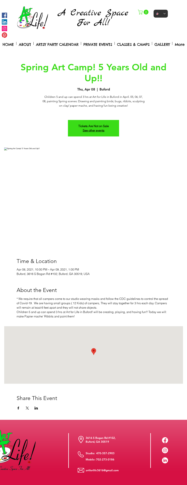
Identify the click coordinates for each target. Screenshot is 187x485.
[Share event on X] (27, 408)
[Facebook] (4, 15)
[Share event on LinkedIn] (36, 408)
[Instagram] (4, 28)
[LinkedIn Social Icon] (4, 22)
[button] (144, 12)
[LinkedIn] (165, 460)
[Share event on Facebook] (18, 408)
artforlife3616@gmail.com (102, 470)
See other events (93, 130)
